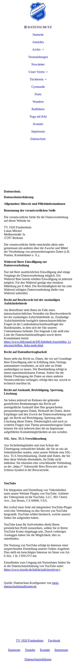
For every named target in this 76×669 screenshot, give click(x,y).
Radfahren (38, 109)
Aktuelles (38, 42)
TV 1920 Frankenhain (29, 640)
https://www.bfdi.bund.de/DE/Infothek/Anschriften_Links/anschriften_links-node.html (37, 343)
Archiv (36, 49)
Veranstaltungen (38, 57)
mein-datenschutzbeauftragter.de (31, 584)
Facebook (54, 640)
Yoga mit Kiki (38, 116)
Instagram (14, 650)
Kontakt (38, 124)
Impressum (38, 131)
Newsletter (38, 64)
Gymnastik (38, 86)
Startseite (38, 34)
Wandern (38, 101)
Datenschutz (38, 139)
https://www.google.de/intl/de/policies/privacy (32, 569)
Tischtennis (36, 79)
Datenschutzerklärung (38, 659)
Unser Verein (36, 72)
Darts (38, 94)
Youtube (30, 650)
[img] (38, 12)
